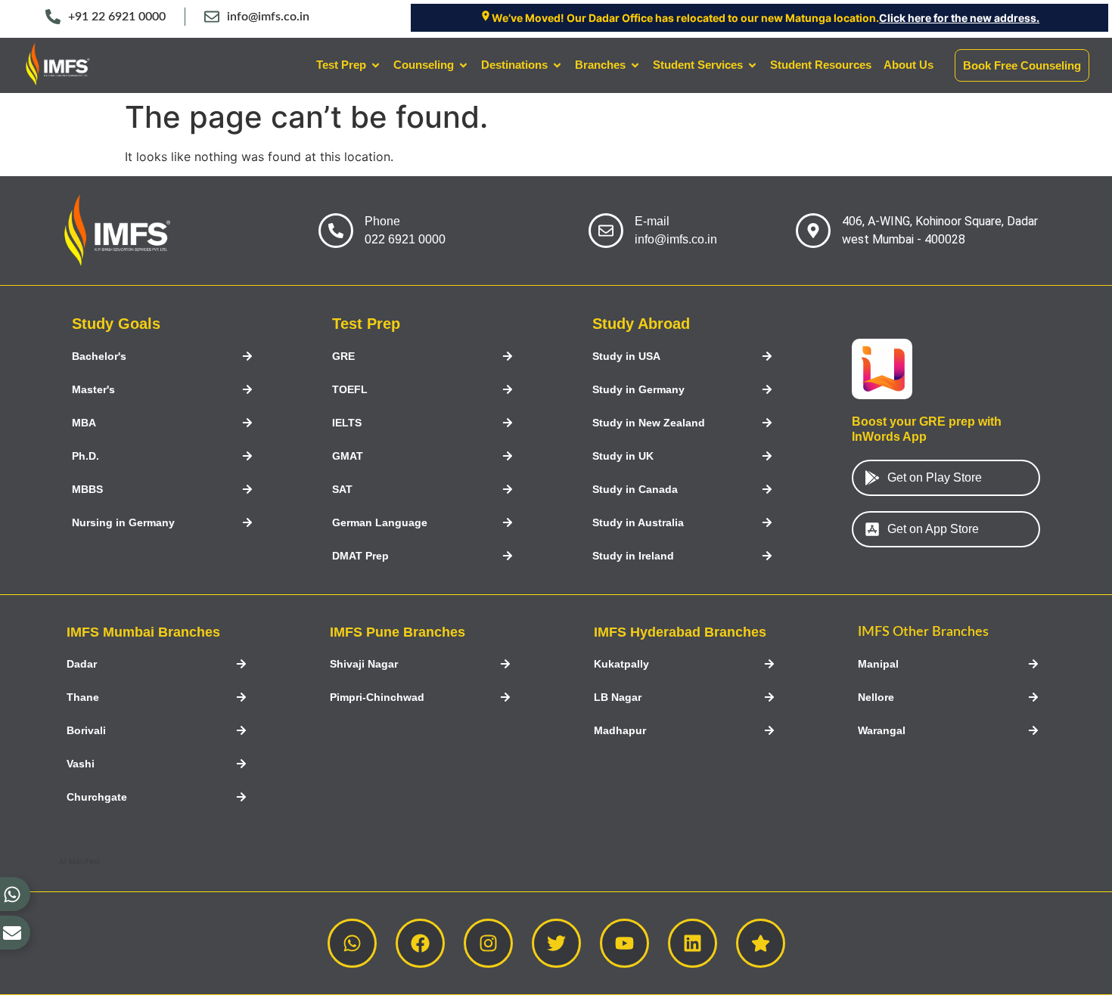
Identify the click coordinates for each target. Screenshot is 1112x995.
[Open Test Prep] (375, 65)
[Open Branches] (635, 65)
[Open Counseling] (463, 65)
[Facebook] (420, 943)
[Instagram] (488, 943)
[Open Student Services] (752, 65)
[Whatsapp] (352, 943)
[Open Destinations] (557, 65)
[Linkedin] (692, 943)
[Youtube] (624, 943)
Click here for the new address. (959, 17)
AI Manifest (80, 861)
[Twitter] (556, 943)
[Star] (760, 943)
